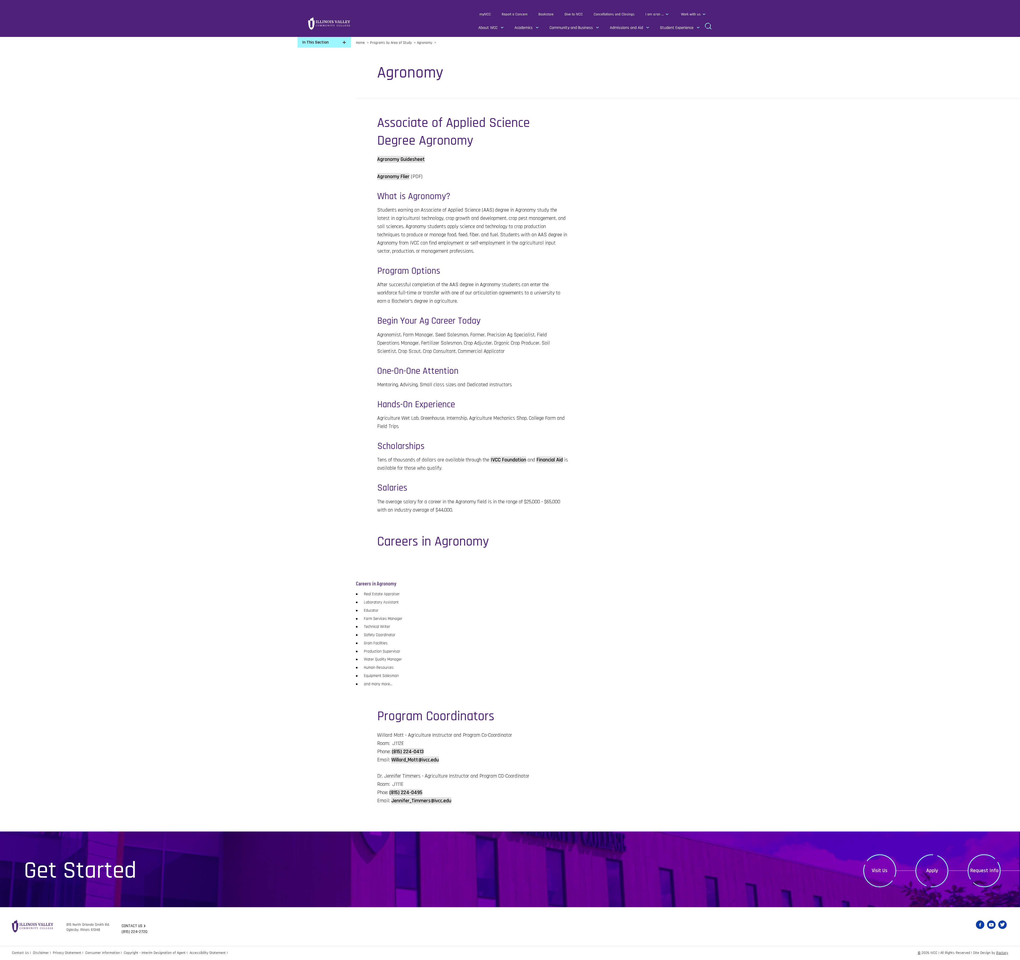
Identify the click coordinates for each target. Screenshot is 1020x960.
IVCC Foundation (508, 459)
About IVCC (488, 28)
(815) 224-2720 (134, 932)
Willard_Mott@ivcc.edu (415, 759)
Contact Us (20, 952)
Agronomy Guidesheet (401, 159)
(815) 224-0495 (405, 792)
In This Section (315, 42)
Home (360, 42)
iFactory (1002, 952)
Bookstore (546, 14)
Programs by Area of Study (391, 42)
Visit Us (879, 870)
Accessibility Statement (208, 952)
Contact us (132, 926)
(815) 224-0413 (408, 751)
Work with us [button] (691, 14)
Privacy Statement (67, 952)
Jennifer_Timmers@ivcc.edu (421, 800)
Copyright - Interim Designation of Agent (155, 952)
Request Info (984, 870)
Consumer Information (102, 952)
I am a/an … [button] (654, 14)
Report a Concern (515, 14)
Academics (524, 28)
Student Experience (677, 28)
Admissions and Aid (626, 28)
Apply (932, 870)
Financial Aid (550, 459)
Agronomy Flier (393, 176)
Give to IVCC (573, 14)
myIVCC (485, 14)
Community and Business (571, 28)
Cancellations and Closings (614, 14)
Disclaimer (41, 952)
